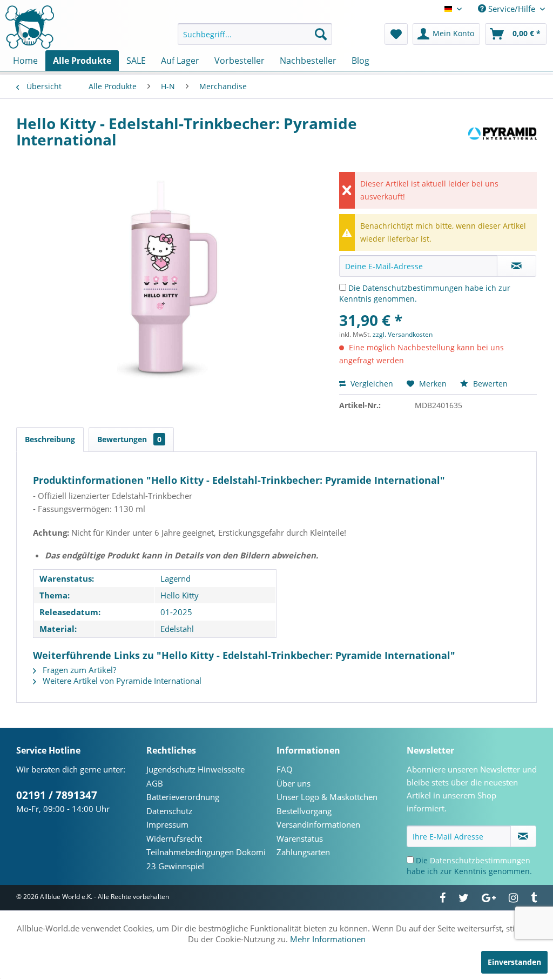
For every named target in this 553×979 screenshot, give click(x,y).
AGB (154, 783)
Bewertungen (129, 439)
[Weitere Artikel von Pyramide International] (502, 134)
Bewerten (489, 383)
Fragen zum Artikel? (78, 669)
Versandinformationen (318, 824)
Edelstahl (177, 628)
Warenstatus (299, 838)
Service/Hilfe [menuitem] (511, 8)
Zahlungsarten (303, 852)
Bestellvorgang (304, 810)
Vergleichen (370, 383)
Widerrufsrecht (174, 838)
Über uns (293, 783)
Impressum (167, 824)
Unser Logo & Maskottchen (326, 796)
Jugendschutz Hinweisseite (195, 769)
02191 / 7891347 (56, 795)
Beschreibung (50, 439)
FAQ (284, 769)
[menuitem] (255, 34)
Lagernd (175, 578)
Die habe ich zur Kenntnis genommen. (469, 865)
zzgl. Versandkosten (403, 334)
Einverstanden (514, 962)
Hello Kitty (179, 595)
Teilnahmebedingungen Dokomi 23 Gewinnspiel (206, 859)
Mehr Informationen (328, 939)
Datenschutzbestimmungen (412, 288)
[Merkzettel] (396, 34)
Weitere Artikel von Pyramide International (121, 680)
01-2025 (176, 612)
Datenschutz (169, 810)
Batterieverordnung (182, 796)
